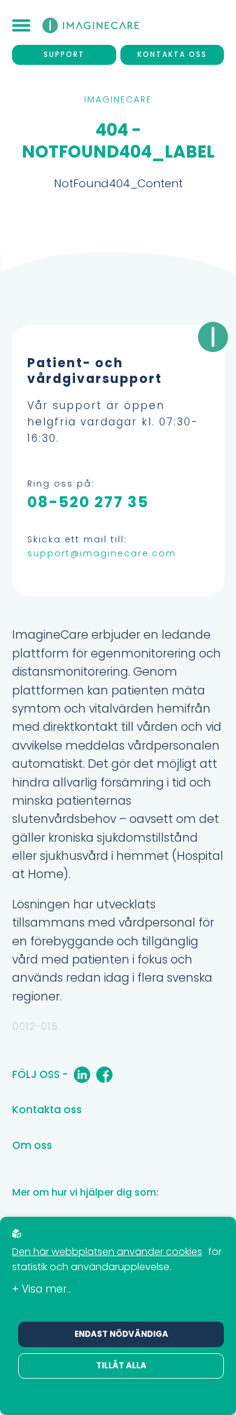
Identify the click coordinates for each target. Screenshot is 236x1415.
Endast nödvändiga (121, 1334)
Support (64, 54)
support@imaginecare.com (101, 553)
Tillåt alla (121, 1365)
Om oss (32, 1145)
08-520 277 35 (88, 502)
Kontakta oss (172, 54)
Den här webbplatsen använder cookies (107, 1252)
